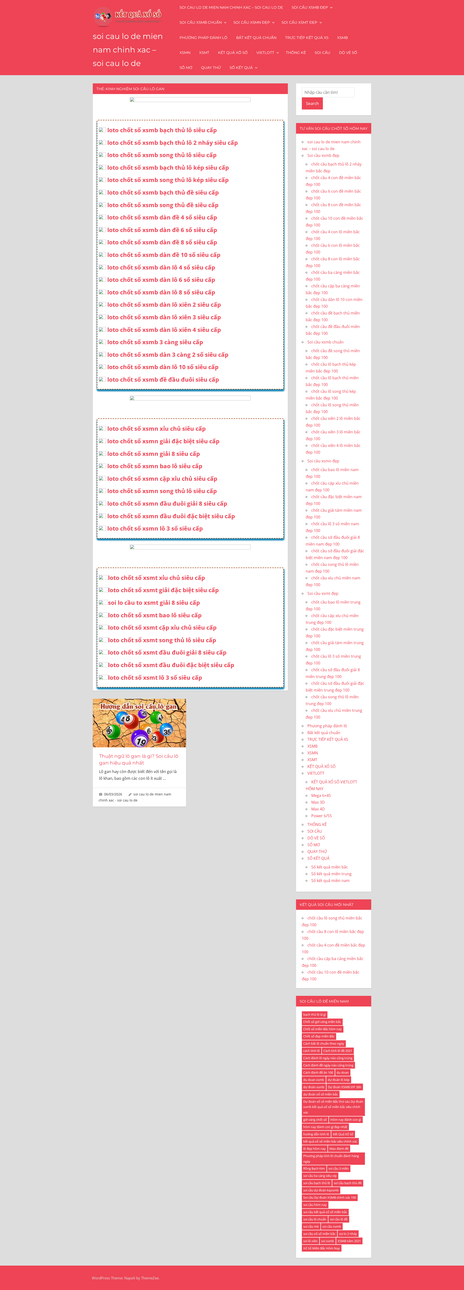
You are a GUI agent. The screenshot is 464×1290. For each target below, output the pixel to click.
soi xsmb (327, 1241)
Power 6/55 (321, 815)
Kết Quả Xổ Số (343, 1134)
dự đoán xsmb (313, 1087)
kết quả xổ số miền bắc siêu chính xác (330, 1141)
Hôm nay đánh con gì (345, 1119)
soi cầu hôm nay (315, 1205)
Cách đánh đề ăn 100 (318, 1072)
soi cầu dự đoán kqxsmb (321, 1190)
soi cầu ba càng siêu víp (320, 1175)
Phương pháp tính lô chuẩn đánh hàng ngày (331, 1159)
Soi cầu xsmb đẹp (310, 7)
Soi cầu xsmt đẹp (299, 22)
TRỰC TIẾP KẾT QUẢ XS (306, 37)
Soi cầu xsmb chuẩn (201, 22)
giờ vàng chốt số (315, 1119)
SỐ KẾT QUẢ (241, 67)
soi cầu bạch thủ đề (348, 1183)
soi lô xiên (310, 1241)
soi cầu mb (311, 1226)
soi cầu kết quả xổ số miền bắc (325, 1212)
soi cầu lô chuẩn (314, 1219)
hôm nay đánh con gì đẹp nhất (325, 1127)
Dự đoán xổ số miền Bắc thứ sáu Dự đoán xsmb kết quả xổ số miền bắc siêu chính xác (333, 1107)
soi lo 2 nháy (348, 1234)
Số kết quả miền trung (331, 873)
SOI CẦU (322, 52)
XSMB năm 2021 (349, 1241)
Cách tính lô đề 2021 (337, 1051)
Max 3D (318, 802)
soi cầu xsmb (331, 1226)
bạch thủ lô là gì (314, 1014)
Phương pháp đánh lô (203, 37)
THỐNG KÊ (296, 52)
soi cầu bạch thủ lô (316, 1183)
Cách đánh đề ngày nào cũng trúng (328, 1065)
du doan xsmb (313, 1080)
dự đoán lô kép (338, 1080)
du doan (343, 1072)
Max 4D (318, 809)
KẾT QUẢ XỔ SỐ (233, 52)
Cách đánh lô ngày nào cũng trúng (327, 1058)
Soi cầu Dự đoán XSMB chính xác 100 (329, 1197)
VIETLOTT (265, 52)
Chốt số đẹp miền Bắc (318, 1036)
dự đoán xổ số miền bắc (320, 1094)
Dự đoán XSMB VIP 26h (344, 1087)
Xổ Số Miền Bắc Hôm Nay (321, 1248)
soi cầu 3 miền (338, 1168)
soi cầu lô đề (339, 1219)
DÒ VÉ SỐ (348, 52)
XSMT (204, 52)
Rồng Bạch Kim (314, 1168)
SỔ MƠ (186, 67)
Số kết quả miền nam (330, 880)
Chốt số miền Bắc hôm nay (322, 1029)
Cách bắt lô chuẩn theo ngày (323, 1043)
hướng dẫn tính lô (316, 1134)
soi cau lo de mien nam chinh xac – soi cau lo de (128, 49)
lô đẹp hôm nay (314, 1148)
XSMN (185, 52)
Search (312, 103)
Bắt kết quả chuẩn (256, 37)
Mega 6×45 (321, 795)
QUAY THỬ (211, 67)
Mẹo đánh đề (338, 1148)
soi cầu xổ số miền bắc (319, 1234)
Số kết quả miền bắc (329, 867)
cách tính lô (311, 1051)
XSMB (342, 37)
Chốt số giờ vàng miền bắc (322, 1022)
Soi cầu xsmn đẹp (251, 22)
